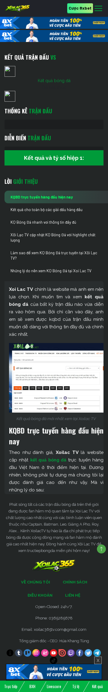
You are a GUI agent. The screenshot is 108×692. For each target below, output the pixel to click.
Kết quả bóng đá (54, 80)
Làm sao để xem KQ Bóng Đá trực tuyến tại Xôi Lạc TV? (53, 255)
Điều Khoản (40, 595)
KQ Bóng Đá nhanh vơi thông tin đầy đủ (43, 222)
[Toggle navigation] (98, 9)
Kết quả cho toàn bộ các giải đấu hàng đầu (46, 209)
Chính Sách (75, 582)
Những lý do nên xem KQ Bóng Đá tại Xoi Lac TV (51, 270)
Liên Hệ (72, 595)
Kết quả (97, 686)
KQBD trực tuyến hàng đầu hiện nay (41, 197)
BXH (32, 686)
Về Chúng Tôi (35, 582)
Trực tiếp (10, 686)
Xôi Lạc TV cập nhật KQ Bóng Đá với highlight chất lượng (52, 237)
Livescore (54, 686)
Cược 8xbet (80, 7)
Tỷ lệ (75, 686)
